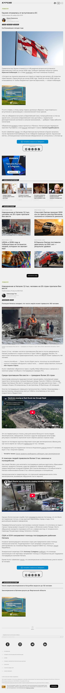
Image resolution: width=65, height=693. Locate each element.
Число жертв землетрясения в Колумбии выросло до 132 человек (27, 586)
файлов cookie (30, 688)
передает (45, 353)
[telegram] (32, 644)
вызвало (14, 126)
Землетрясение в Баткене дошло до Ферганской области (24, 590)
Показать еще (32, 275)
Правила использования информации (13, 654)
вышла (24, 128)
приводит (29, 72)
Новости (5, 8)
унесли (44, 448)
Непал (11, 300)
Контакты (6, 664)
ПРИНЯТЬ (54, 686)
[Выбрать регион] (55, 3)
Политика (16, 24)
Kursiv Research (8, 671)
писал (17, 132)
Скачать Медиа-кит (9, 667)
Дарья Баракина (12, 18)
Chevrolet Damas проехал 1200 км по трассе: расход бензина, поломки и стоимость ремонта (48, 214)
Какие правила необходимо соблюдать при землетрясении (38, 454)
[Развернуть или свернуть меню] (62, 3)
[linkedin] (45, 644)
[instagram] (20, 644)
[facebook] (8, 644)
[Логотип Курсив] (7, 3)
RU (58, 3)
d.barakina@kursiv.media (13, 21)
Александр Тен (12, 293)
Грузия (4, 24)
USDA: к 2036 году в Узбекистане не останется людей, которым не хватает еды (14, 245)
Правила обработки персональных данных (15, 661)
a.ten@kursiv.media (11, 296)
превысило (28, 444)
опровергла (33, 517)
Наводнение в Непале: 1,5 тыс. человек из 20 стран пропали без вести (16, 214)
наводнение (6, 300)
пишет (56, 546)
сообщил (42, 552)
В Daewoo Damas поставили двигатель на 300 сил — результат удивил (47, 244)
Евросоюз (9, 24)
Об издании (7, 651)
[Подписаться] (62, 637)
